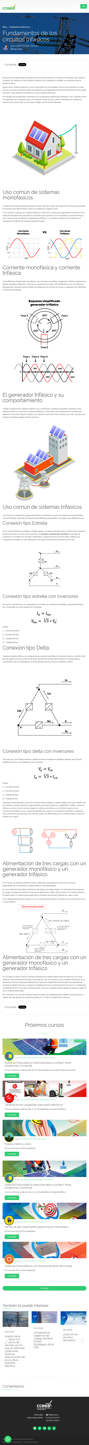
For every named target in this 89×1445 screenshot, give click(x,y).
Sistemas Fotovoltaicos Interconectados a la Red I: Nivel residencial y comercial (38, 1064)
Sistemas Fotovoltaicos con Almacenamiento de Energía (38, 1266)
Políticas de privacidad (31, 1442)
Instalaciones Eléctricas (19, 27)
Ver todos (44, 1288)
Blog (5, 27)
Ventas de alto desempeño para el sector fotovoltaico (37, 1226)
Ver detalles (11, 1076)
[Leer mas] (15, 1317)
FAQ (4, 1442)
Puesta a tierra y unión (18, 1143)
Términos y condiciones (14, 1442)
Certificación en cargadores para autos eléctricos (34, 1104)
